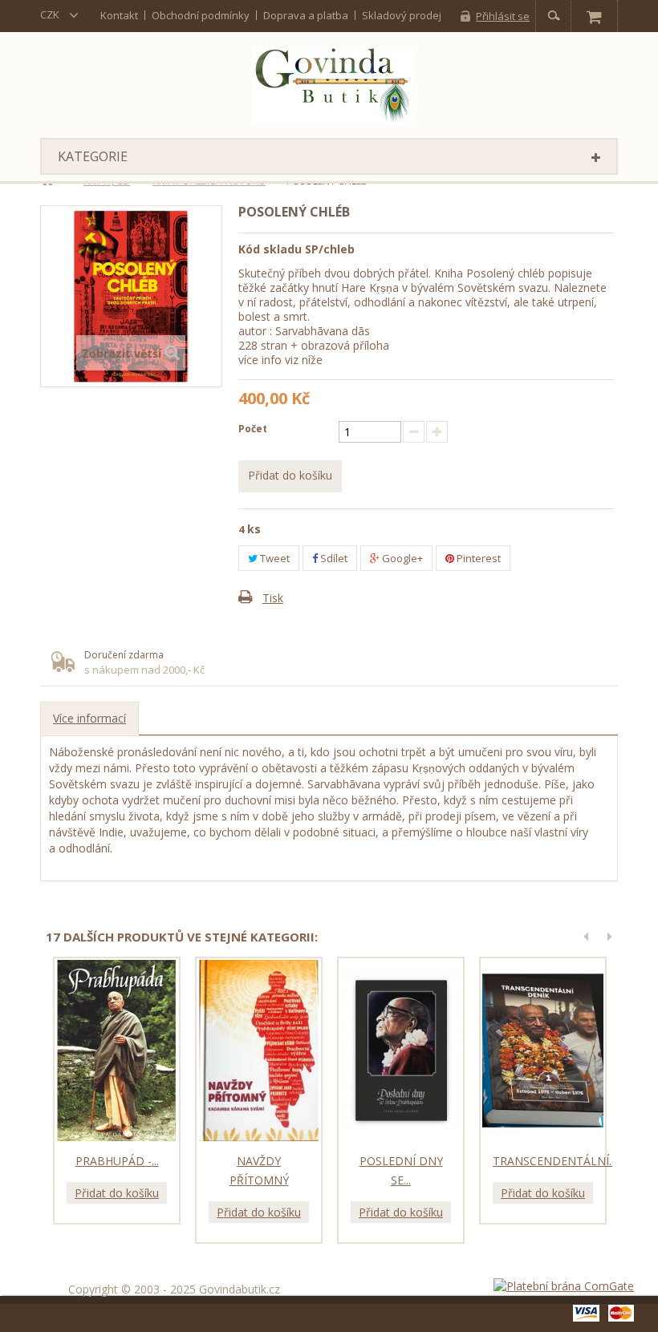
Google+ (401, 558)
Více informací (89, 718)
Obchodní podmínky (201, 15)
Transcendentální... (554, 1160)
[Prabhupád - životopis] (117, 1051)
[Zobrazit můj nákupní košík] (594, 16)
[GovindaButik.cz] (332, 85)
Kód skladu (270, 249)
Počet (252, 428)
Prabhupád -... (117, 1160)
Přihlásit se (503, 16)
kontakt (119, 15)
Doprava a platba (305, 15)
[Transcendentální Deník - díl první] (543, 1051)
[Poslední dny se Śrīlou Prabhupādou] (401, 1051)
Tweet (274, 558)
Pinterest (477, 558)
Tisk (272, 597)
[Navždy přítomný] (259, 1051)
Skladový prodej (401, 15)
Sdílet (332, 558)
